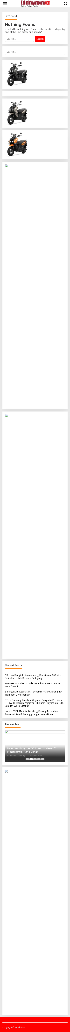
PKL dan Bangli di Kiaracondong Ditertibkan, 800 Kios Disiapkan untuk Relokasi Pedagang (33, 677)
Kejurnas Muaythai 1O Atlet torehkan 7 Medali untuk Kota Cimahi (32, 685)
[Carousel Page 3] (35, 759)
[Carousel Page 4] (39, 759)
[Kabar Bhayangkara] (35, 3)
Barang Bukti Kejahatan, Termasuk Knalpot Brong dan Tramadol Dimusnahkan (33, 693)
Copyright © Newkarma (14, 1027)
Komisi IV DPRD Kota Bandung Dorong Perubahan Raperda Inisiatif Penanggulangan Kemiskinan (31, 713)
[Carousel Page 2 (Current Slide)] (31, 759)
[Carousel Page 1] (27, 759)
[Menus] (5, 3)
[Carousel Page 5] (42, 759)
